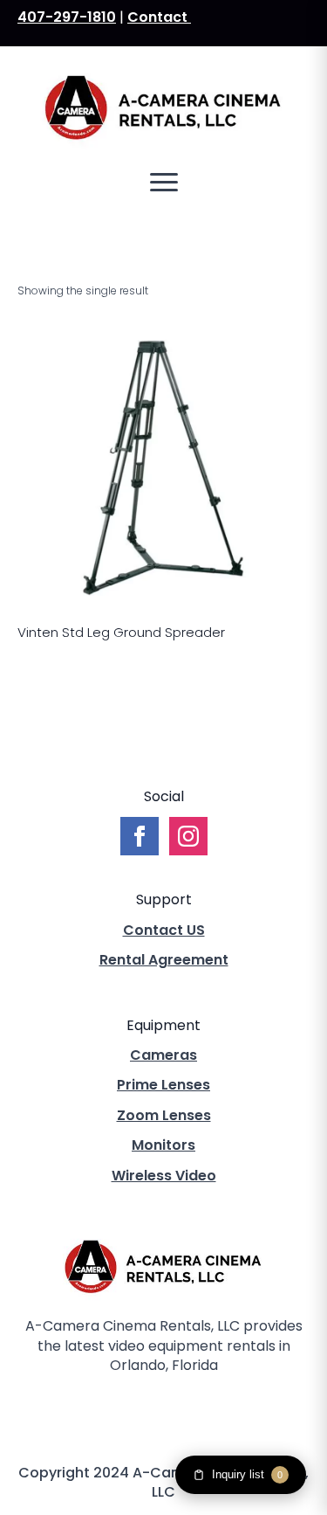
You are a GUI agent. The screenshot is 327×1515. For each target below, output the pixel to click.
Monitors (163, 1145)
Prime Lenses (163, 1085)
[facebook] (134, 1409)
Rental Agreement (163, 960)
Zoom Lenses (164, 1115)
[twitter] (164, 1409)
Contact (159, 17)
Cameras (163, 1055)
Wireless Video (164, 1176)
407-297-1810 (66, 17)
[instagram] (193, 1409)
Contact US (164, 930)
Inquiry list (247, 1474)
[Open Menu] (164, 183)
